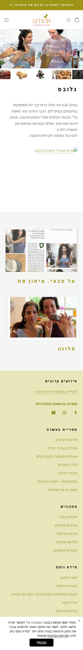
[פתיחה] (77, 19)
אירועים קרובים (66, 440)
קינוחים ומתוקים (65, 550)
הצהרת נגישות (66, 586)
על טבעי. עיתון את (47, 281)
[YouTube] (53, 412)
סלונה (67, 349)
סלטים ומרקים (66, 542)
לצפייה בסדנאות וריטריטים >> (55, 392)
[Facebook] (75, 412)
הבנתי (41, 642)
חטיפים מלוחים (66, 525)
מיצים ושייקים (67, 534)
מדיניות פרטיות (66, 611)
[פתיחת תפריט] (6, 20)
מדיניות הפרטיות (57, 635)
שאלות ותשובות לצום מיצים (56, 456)
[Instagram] (64, 412)
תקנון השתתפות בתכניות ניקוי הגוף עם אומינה (44, 594)
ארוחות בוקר (68, 517)
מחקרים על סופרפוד (62, 490)
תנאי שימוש (68, 577)
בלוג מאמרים (67, 465)
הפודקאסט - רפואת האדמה (57, 481)
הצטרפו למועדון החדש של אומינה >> (41, 5)
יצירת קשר (69, 602)
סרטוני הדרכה (67, 473)
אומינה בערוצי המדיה (62, 448)
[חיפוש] (69, 20)
